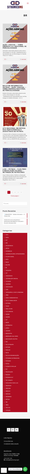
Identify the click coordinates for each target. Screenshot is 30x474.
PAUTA (7, 352)
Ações (7, 237)
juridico (7, 328)
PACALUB (8, 350)
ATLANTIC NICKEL (10, 256)
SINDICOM (8, 388)
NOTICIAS (8, 347)
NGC (7, 341)
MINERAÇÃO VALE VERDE (12, 336)
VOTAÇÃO (8, 410)
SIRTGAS (8, 399)
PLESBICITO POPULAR (11, 366)
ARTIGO (7, 248)
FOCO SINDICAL (9, 311)
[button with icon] (8, 430)
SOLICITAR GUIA (9, 441)
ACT (7, 240)
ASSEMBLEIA (9, 251)
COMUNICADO (9, 275)
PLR (6, 369)
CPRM (7, 295)
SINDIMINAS (9, 396)
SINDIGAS (8, 393)
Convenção (8, 281)
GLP (6, 319)
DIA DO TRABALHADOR (11, 300)
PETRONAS (8, 361)
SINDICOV (8, 391)
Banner (7, 262)
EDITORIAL (8, 303)
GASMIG (8, 314)
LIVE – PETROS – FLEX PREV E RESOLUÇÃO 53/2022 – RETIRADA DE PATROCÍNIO (14, 170)
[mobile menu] (27, 3)
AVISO (7, 259)
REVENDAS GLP (9, 377)
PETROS (7, 363)
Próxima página (14, 196)
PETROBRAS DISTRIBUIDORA (12, 358)
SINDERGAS (8, 385)
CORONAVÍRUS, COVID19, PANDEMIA (14, 292)
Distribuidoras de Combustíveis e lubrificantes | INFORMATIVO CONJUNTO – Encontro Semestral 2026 (14, 221)
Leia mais (23, 59)
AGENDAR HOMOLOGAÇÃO (12, 444)
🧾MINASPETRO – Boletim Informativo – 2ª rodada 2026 (14, 215)
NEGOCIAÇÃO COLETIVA (11, 339)
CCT (6, 273)
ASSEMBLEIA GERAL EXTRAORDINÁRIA (15, 254)
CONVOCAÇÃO (9, 286)
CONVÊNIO (8, 284)
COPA (7, 289)
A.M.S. (7, 234)
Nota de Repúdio (10, 344)
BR (6, 267)
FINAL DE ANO (9, 308)
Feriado (7, 306)
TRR (6, 402)
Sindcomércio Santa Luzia (12, 383)
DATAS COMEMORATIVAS (12, 297)
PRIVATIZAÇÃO (9, 372)
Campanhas (8, 270)
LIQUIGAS (8, 330)
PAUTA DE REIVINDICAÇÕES (12, 355)
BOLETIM (8, 264)
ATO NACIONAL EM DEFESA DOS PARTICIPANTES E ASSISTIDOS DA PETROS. (14, 129)
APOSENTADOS (9, 245)
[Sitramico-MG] (15, 4)
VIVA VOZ (8, 407)
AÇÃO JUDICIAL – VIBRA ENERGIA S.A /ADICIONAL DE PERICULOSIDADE (15, 46)
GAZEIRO (8, 317)
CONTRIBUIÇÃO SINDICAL (12, 278)
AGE (7, 243)
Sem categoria (9, 380)
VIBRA (7, 404)
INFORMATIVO (9, 325)
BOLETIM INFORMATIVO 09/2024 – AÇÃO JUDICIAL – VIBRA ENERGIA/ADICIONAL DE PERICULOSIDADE (14, 88)
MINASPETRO (9, 333)
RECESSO (8, 374)
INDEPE (7, 322)
